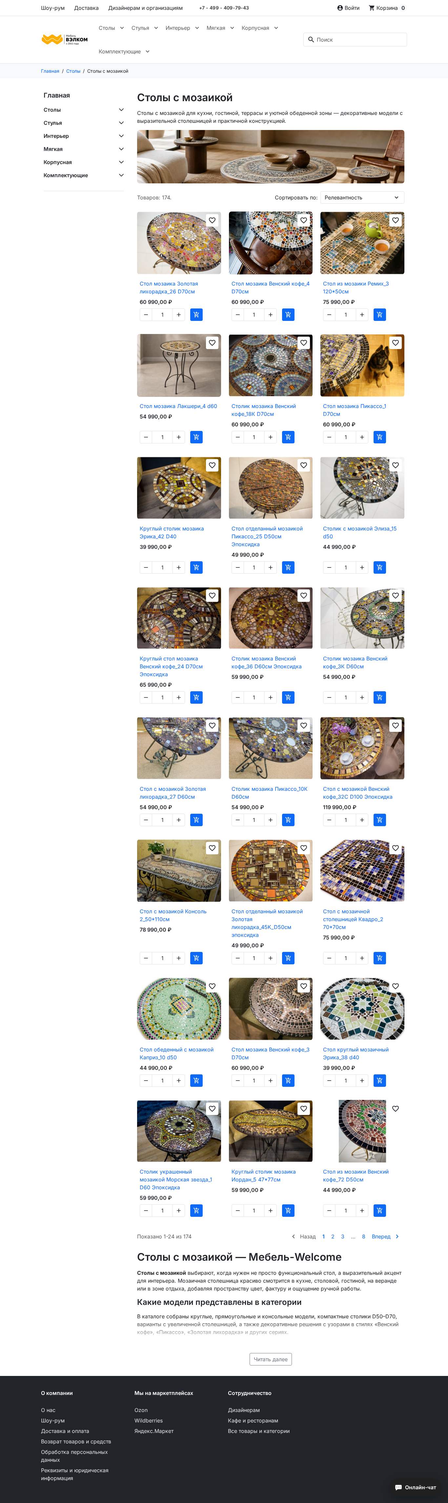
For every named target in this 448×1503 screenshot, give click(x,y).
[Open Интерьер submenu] (197, 27)
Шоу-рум (53, 8)
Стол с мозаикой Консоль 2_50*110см (173, 915)
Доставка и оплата (65, 1431)
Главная (57, 95)
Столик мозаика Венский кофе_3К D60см (355, 662)
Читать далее (271, 1359)
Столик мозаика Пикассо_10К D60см (270, 793)
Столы (107, 28)
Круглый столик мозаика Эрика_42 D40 (172, 532)
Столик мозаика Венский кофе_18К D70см (264, 410)
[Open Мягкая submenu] (232, 27)
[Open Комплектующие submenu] (147, 51)
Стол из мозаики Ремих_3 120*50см (356, 287)
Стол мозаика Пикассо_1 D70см (354, 410)
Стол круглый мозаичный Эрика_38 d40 (356, 1053)
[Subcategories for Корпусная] (120, 162)
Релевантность (343, 197)
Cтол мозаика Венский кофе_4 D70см (271, 287)
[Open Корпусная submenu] (276, 27)
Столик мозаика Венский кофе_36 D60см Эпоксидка (267, 662)
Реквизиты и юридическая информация (75, 1474)
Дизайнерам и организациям (145, 8)
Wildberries (148, 1420)
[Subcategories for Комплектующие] (120, 175)
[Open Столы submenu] (122, 27)
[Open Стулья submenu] (156, 27)
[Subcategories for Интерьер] (120, 136)
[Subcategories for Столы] (120, 109)
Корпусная (255, 28)
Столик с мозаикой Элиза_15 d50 (360, 532)
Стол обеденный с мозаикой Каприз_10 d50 (177, 1053)
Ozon (141, 1410)
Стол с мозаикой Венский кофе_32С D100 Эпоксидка (358, 793)
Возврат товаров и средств (76, 1441)
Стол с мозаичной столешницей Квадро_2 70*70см (353, 919)
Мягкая (216, 28)
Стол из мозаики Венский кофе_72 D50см (356, 1175)
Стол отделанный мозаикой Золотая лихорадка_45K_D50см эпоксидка (267, 923)
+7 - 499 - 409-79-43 (224, 7)
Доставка (86, 8)
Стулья (140, 28)
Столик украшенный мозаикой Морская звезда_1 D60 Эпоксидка (176, 1179)
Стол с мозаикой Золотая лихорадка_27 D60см (173, 793)
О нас (48, 1410)
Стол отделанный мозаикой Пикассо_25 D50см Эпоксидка (267, 536)
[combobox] (355, 39)
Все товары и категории (259, 1431)
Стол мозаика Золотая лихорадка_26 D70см (169, 287)
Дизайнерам (244, 1410)
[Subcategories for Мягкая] (120, 149)
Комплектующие (120, 51)
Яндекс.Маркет (153, 1431)
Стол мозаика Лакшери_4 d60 (178, 406)
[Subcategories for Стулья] (120, 123)
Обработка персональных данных (74, 1456)
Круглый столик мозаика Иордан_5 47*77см (264, 1175)
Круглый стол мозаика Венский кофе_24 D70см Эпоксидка (171, 666)
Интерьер (178, 28)
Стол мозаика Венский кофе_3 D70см (271, 1053)
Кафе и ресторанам (253, 1420)
